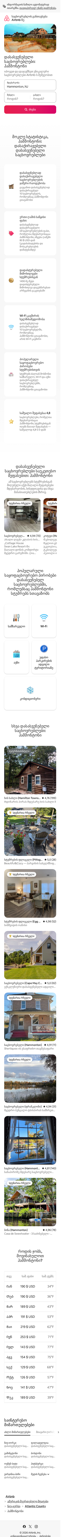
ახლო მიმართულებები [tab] (17, 1432)
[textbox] (17, 99)
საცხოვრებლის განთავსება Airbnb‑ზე (29, 18)
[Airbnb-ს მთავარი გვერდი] (6, 18)
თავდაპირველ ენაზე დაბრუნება (37, 8)
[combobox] (30, 86)
